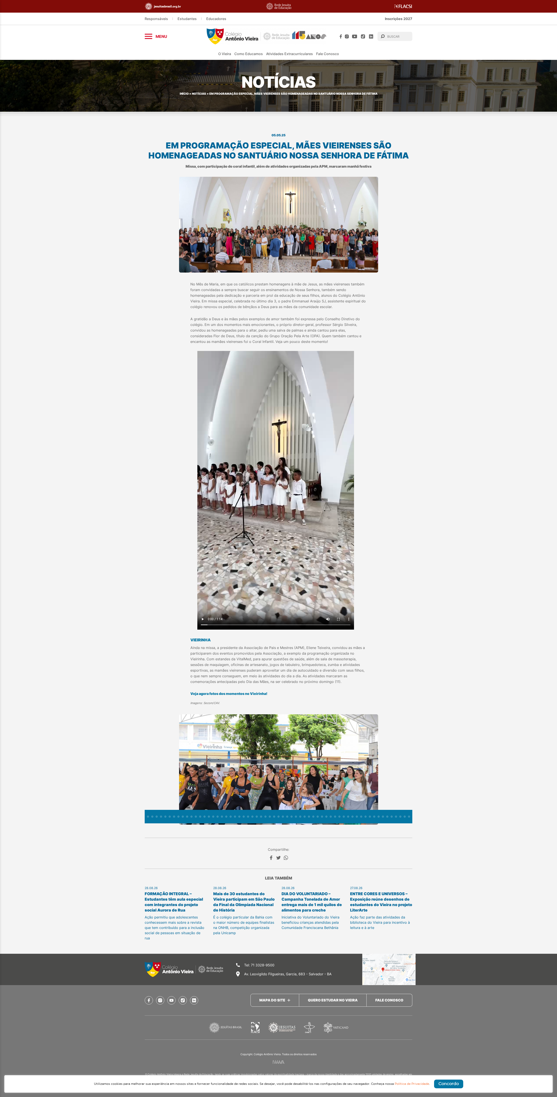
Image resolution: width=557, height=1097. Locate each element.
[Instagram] (347, 36)
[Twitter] (278, 858)
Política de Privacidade (412, 1084)
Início (184, 93)
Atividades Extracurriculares (289, 54)
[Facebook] (341, 36)
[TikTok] (363, 36)
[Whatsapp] (286, 858)
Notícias (199, 93)
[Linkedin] (371, 36)
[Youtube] (354, 36)
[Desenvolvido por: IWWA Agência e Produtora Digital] (278, 1062)
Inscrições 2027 (398, 19)
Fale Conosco (327, 54)
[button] (148, 817)
